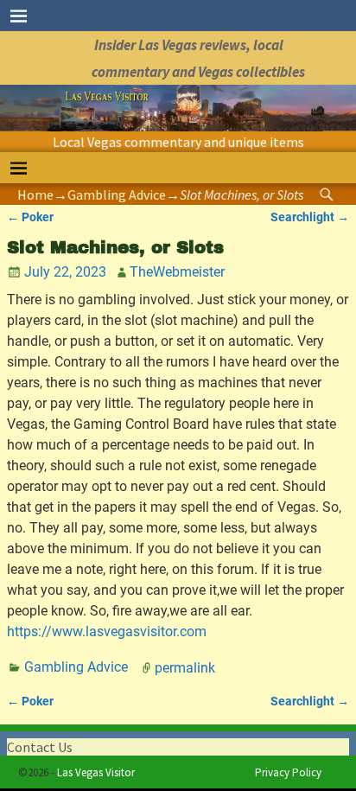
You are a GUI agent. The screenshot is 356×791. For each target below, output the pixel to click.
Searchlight (309, 217)
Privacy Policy (288, 772)
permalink (185, 667)
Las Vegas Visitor (96, 772)
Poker (30, 217)
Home (35, 194)
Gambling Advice (116, 194)
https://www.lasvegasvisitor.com (107, 631)
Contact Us (40, 747)
